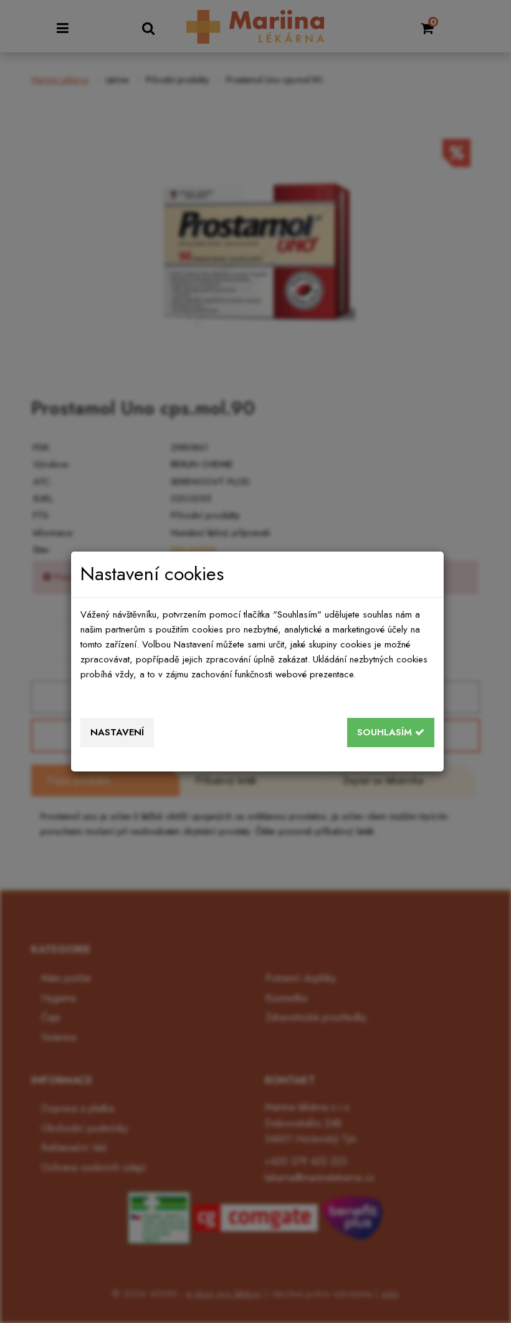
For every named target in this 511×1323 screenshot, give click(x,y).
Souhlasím (386, 732)
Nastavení (117, 732)
